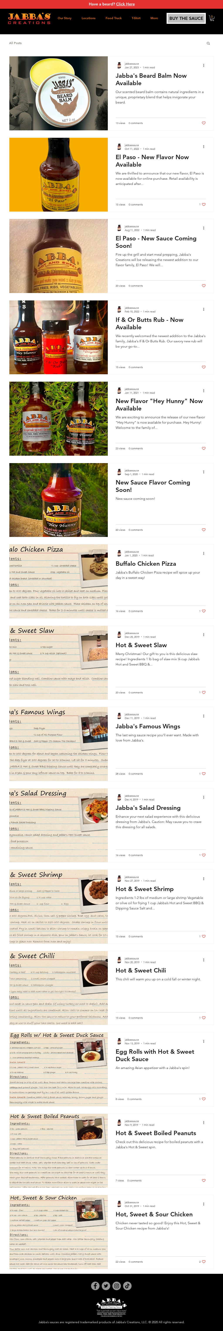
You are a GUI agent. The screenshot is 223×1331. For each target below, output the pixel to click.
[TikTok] (127, 1286)
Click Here (125, 4)
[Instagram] (116, 1286)
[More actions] (205, 65)
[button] (212, 18)
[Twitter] (106, 1286)
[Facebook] (95, 1286)
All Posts (15, 43)
